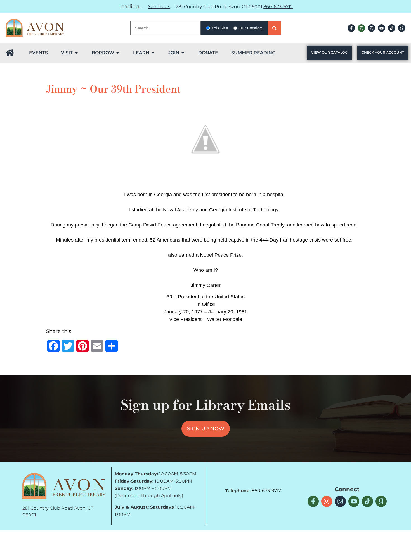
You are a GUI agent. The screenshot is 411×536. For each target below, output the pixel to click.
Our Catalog (250, 28)
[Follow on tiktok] (391, 28)
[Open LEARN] (153, 52)
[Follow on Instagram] (361, 28)
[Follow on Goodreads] (401, 28)
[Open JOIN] (183, 52)
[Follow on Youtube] (381, 28)
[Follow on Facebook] (351, 28)
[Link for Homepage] (10, 53)
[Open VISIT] (76, 52)
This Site (219, 28)
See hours (159, 6)
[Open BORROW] (117, 52)
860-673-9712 (278, 6)
